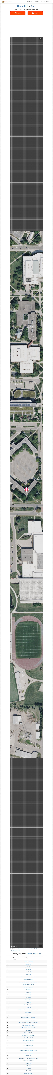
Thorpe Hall (22, 6)
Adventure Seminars (28, 961)
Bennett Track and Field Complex (28, 977)
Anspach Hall (28, 964)
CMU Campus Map (34, 953)
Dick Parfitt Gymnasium (28, 1040)
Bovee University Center (28, 984)
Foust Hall (28, 1071)
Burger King (28, 992)
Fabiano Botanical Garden (28, 1060)
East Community (28, 1048)
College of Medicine (28, 1032)
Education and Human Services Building (28, 1050)
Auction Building (28, 972)
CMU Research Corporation (28, 1025)
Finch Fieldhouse (28, 1065)
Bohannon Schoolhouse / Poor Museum (28, 982)
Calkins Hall (28, 997)
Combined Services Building (28, 1035)
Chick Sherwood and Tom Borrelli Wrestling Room (28, 1010)
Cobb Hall (28, 1030)
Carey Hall (28, 1002)
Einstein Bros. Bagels (28, 1053)
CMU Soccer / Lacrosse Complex (28, 1027)
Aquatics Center (28, 966)
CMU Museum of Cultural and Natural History (28, 1022)
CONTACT (37, 1)
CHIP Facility (28, 1015)
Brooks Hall (28, 989)
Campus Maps (8, 1)
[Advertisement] (31, 26)
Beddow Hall (28, 974)
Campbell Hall (28, 999)
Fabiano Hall (28, 1063)
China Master (28, 1012)
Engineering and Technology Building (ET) (28, 1058)
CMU (33, 6)
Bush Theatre (28, 994)
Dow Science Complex (28, 1045)
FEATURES (29, 1)
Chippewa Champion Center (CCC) (28, 1017)
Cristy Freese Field (28, 1038)
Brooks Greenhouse (28, 987)
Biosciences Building (28, 979)
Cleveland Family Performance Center (28, 1020)
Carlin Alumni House (28, 1005)
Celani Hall (28, 1007)
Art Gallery (28, 969)
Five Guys (28, 1068)
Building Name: (14, 958)
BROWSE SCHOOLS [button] (46, 1)
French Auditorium (28, 1073)
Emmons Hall (28, 1055)
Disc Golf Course (28, 1043)
